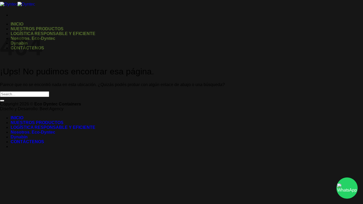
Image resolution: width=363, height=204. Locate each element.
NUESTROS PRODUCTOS (37, 29)
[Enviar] (2, 100)
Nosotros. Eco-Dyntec (33, 132)
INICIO (17, 24)
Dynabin (19, 137)
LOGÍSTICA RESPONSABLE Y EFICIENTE (53, 33)
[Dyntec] (17, 4)
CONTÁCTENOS (27, 141)
